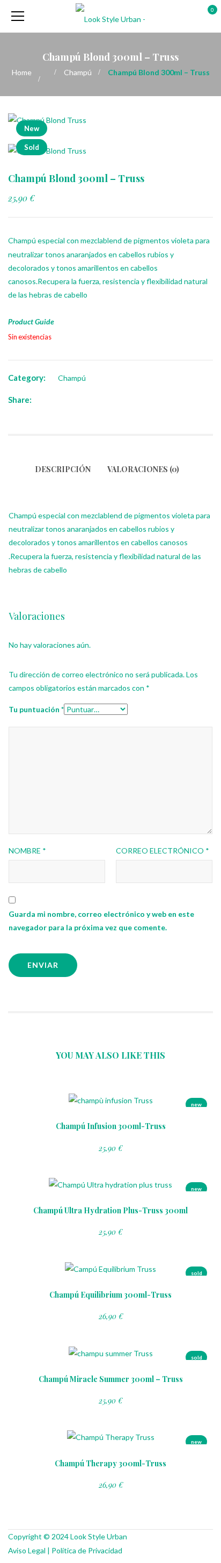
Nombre (27, 850)
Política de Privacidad (86, 1550)
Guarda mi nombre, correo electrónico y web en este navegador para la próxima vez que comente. (101, 920)
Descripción (63, 469)
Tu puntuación (36, 709)
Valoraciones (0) (143, 469)
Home (22, 72)
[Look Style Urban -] (110, 15)
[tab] (66, 475)
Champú (78, 72)
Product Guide (31, 321)
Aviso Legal (27, 1550)
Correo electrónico (162, 850)
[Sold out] (109, 1101)
